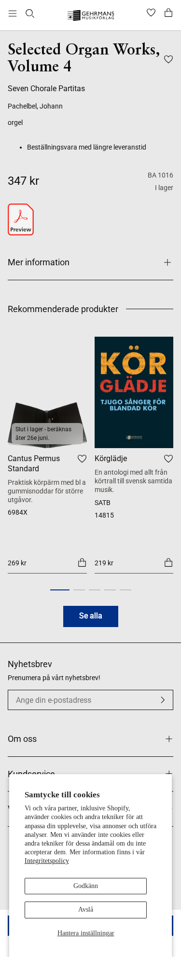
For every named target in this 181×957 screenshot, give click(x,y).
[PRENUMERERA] (162, 700)
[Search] (30, 13)
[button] (60, 589)
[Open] (12, 13)
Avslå (85, 909)
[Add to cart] (82, 562)
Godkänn (85, 885)
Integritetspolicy (47, 860)
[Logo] (90, 17)
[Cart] (168, 13)
